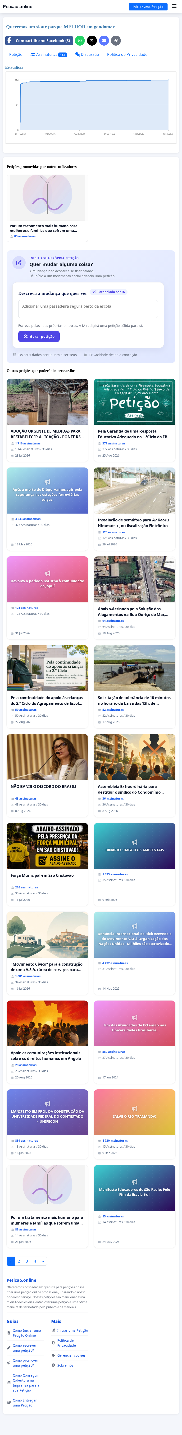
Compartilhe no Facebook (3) (43, 40)
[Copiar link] (116, 41)
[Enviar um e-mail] (104, 41)
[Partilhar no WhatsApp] (80, 41)
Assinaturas (50, 54)
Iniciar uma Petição (148, 7)
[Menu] (174, 6)
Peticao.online (17, 6)
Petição (16, 54)
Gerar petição (42, 336)
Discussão (89, 54)
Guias (12, 1321)
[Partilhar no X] (92, 41)
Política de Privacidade (127, 54)
